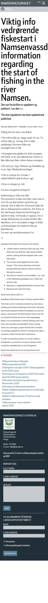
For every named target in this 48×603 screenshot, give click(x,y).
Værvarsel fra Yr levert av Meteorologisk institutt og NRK (23, 455)
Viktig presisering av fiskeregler (15, 361)
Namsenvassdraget (16, 3)
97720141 (12, 444)
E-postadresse (10, 532)
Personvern (10, 541)
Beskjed (7, 485)
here (21, 295)
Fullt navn (8, 468)
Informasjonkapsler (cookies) (17, 545)
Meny (39, 2)
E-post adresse (10, 476)
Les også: (7, 355)
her (21, 108)
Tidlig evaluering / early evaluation (16, 402)
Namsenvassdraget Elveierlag (19, 415)
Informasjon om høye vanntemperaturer (18, 386)
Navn (5, 524)
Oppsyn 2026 (8, 405)
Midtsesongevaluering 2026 (14, 364)
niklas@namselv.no (16, 447)
